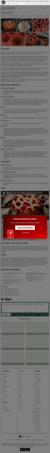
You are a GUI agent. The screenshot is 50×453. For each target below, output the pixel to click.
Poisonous (21, 1)
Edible (13, 1)
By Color (37, 1)
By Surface (42, 1)
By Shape (47, 1)
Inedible (16, 1)
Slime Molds (27, 1)
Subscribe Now (25, 227)
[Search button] (8, 3)
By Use (32, 1)
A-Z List (8, 1)
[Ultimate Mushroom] (3, 2)
